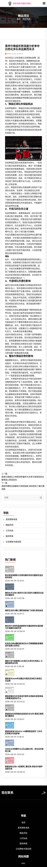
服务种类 (9, 536)
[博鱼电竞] (22, 3)
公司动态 (9, 530)
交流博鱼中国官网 (13, 542)
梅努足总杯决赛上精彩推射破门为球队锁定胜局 (24, 610)
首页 (19, 19)
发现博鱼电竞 (11, 519)
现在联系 (7, 792)
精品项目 (9, 525)
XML (23, 863)
